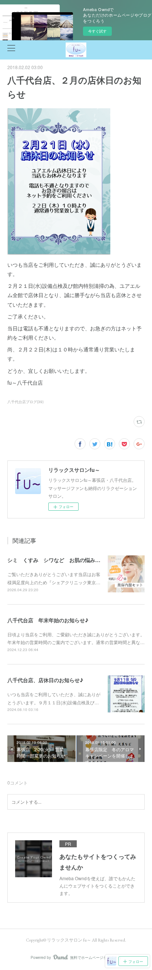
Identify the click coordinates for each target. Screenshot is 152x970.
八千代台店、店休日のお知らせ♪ (45, 680)
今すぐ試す (97, 31)
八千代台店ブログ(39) (25, 401)
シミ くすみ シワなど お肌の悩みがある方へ (64, 560)
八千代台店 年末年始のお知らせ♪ (47, 620)
